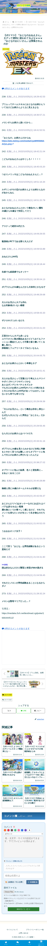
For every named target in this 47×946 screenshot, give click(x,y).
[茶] (12, 830)
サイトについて (12, 929)
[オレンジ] (5, 830)
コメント (9, 827)
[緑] (15, 830)
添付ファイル (10, 888)
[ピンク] (18, 830)
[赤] (8, 830)
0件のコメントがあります (17, 88)
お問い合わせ (23, 933)
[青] (22, 830)
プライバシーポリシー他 (35, 929)
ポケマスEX (8, 695)
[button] (38, 710)
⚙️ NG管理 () (32, 882)
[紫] (25, 830)
